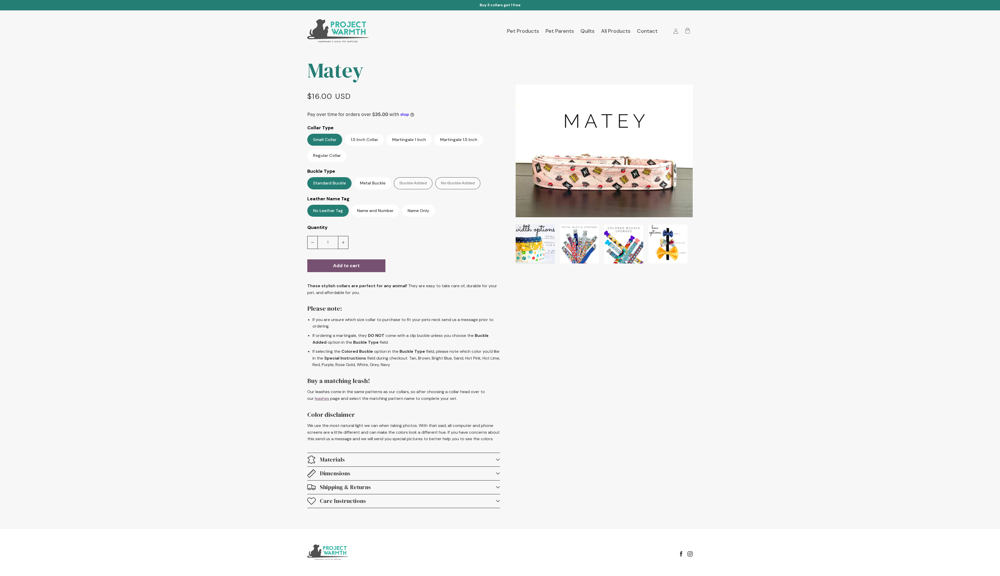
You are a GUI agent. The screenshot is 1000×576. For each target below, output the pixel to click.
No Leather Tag (328, 210)
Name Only (418, 210)
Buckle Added (416, 184)
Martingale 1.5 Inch (458, 139)
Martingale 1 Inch (409, 139)
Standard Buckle (329, 183)
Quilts (587, 31)
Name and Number (375, 210)
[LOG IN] (675, 31)
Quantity (317, 227)
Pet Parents (560, 31)
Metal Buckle (372, 183)
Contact (647, 31)
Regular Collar (327, 155)
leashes (322, 398)
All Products (615, 31)
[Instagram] (690, 553)
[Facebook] (681, 553)
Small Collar (324, 139)
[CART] (687, 31)
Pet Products (523, 31)
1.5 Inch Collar (364, 139)
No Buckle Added (460, 184)
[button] (403, 459)
